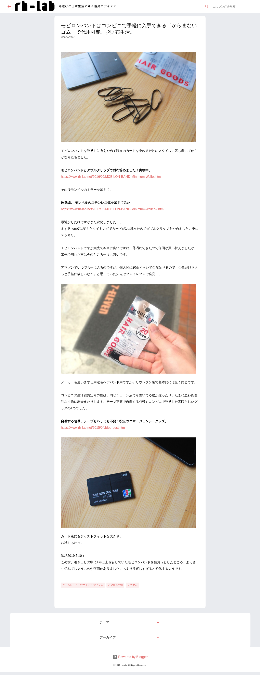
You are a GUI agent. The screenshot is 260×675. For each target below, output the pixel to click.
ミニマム (132, 585)
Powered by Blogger (132, 657)
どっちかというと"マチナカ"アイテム (83, 585)
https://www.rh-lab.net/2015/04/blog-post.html (93, 427)
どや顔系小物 (115, 585)
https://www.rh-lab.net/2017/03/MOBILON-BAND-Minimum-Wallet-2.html (112, 209)
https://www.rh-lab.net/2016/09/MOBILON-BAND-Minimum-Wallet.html (111, 176)
